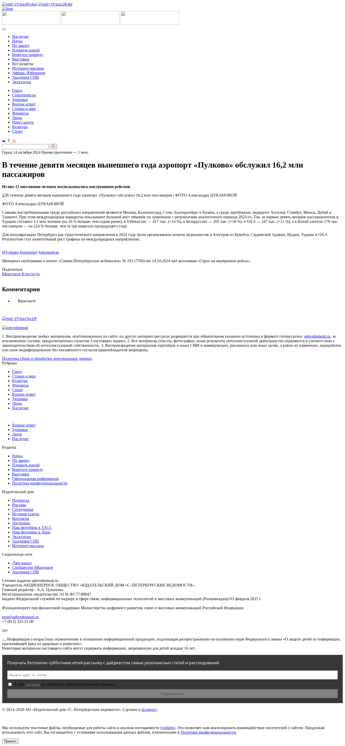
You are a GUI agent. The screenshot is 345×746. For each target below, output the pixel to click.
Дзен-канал (22, 563)
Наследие (20, 36)
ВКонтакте (12, 274)
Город (17, 90)
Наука (17, 41)
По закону (21, 45)
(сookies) (167, 728)
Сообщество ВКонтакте (32, 567)
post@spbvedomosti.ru (20, 617)
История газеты (25, 514)
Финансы (20, 113)
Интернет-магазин (28, 68)
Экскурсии (21, 82)
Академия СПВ (25, 77)
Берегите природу (27, 54)
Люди (17, 118)
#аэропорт (28, 252)
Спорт (17, 131)
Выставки (20, 59)
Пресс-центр (23, 122)
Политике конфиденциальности (208, 732)
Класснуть (31, 274)
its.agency (149, 709)
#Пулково (10, 252)
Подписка (20, 500)
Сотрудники (22, 509)
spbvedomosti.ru (317, 336)
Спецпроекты (24, 95)
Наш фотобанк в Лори (31, 532)
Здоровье (20, 99)
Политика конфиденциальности (39, 483)
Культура (20, 127)
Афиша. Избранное (28, 73)
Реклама (19, 505)
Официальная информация (35, 478)
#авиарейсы (48, 252)
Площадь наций (26, 50)
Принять (10, 741)
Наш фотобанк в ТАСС (32, 527)
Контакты (20, 518)
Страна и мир (24, 108)
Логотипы (21, 523)
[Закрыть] (4, 640)
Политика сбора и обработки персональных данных (47, 358)
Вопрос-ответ (24, 104)
